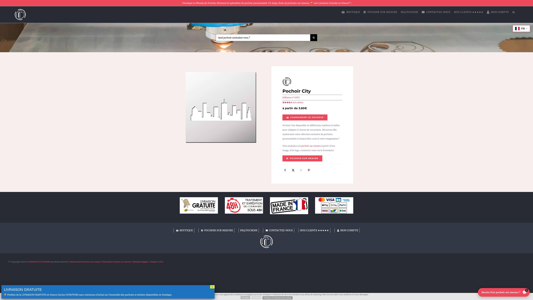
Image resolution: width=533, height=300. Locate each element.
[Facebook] (285, 170)
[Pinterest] (308, 170)
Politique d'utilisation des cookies (277, 298)
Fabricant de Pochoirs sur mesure (85, 262)
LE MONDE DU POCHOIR (38, 262)
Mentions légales (140, 262)
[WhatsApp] (301, 170)
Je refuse (256, 298)
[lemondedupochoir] (266, 236)
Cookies (153, 262)
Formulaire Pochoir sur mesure (116, 262)
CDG (161, 262)
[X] (293, 170)
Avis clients (298, 102)
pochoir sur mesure (311, 146)
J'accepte (245, 298)
